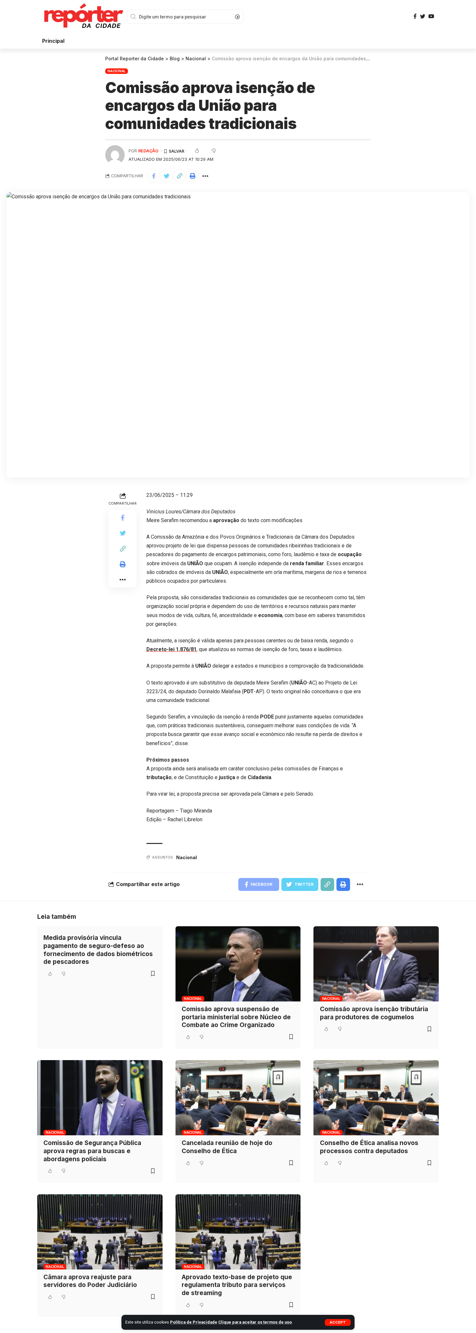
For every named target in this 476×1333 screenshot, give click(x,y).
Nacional (117, 71)
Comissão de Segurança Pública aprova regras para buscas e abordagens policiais (92, 1151)
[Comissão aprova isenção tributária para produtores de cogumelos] (376, 963)
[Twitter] (422, 16)
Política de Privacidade (193, 1322)
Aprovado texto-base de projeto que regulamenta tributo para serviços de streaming (237, 1285)
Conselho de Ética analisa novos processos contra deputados (369, 1147)
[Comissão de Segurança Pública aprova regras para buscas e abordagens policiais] (100, 1097)
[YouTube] (431, 16)
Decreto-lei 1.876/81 (171, 649)
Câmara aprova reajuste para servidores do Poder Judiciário (90, 1281)
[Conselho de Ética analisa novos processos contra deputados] (376, 1097)
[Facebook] (415, 16)
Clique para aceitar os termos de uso (255, 1322)
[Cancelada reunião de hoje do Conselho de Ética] (238, 1097)
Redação (148, 150)
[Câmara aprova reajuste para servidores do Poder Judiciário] (100, 1231)
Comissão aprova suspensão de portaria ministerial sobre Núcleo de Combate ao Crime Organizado (236, 1017)
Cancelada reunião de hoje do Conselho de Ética (227, 1147)
